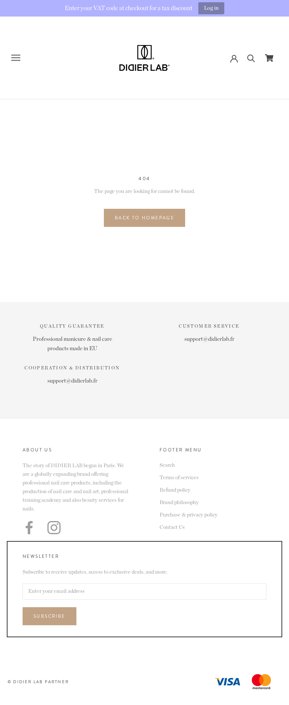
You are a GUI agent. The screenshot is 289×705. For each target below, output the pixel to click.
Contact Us (172, 527)
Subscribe (49, 616)
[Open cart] (269, 58)
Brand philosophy (179, 502)
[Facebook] (29, 527)
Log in (211, 8)
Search (167, 465)
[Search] (251, 58)
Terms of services (179, 477)
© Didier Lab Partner (38, 682)
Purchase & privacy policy (189, 515)
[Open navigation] (15, 58)
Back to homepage (144, 217)
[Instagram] (54, 527)
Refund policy (175, 490)
